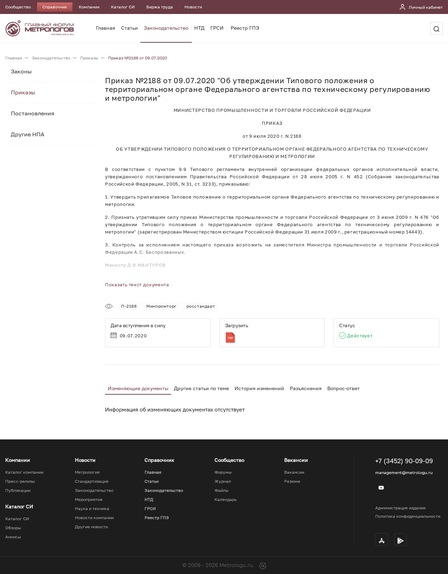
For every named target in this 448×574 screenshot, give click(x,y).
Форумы (223, 472)
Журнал (223, 481)
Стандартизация (91, 481)
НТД (199, 28)
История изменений (259, 388)
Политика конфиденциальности (407, 516)
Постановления (32, 113)
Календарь (226, 499)
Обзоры (13, 527)
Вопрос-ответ (343, 388)
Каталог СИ (123, 6)
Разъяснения (306, 388)
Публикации (17, 490)
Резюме (292, 481)
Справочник (54, 6)
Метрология (87, 472)
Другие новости (91, 526)
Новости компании (94, 517)
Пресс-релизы (20, 481)
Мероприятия (89, 499)
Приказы (23, 92)
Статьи (129, 28)
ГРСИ (217, 28)
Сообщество (18, 6)
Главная (105, 28)
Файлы (222, 490)
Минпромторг (161, 306)
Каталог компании (24, 472)
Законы (21, 71)
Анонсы (13, 536)
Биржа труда (159, 6)
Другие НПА (27, 134)
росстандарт (201, 306)
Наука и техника (92, 508)
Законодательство (166, 28)
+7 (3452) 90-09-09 (404, 461)
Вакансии (294, 472)
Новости (193, 6)
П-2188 (129, 306)
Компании (89, 6)
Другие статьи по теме (201, 388)
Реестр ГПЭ (245, 28)
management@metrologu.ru (404, 472)
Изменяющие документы (138, 388)
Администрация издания (400, 507)
